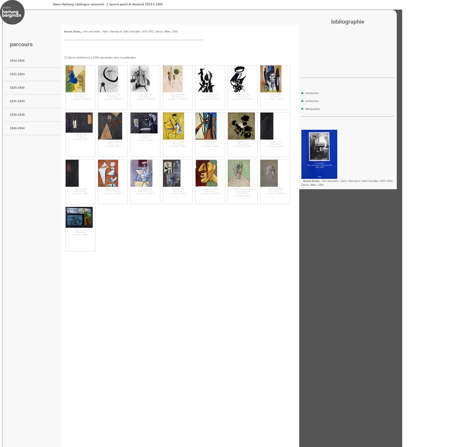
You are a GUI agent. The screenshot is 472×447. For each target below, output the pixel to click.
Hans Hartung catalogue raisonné (78, 4)
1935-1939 (17, 114)
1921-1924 (17, 74)
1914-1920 (17, 60)
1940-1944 (17, 128)
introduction (311, 93)
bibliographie (312, 108)
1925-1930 (17, 87)
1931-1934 (17, 101)
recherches (311, 101)
